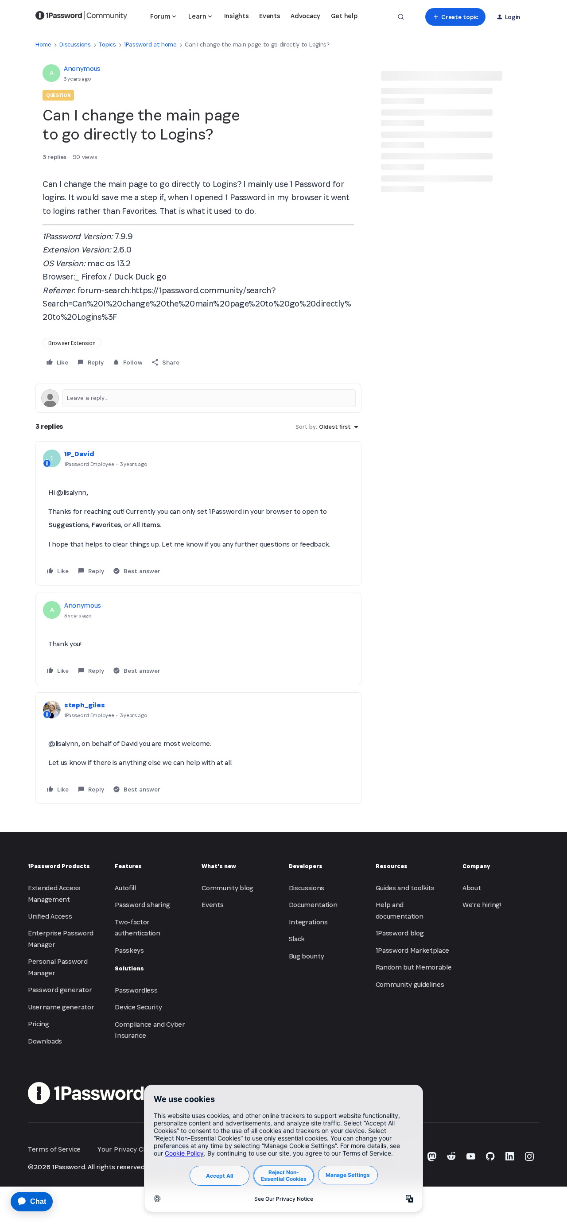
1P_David (79, 453)
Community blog (227, 887)
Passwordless (136, 990)
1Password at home (150, 44)
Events (269, 16)
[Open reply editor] (198, 398)
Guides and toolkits (405, 887)
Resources (392, 866)
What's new (219, 866)
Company (476, 866)
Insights (236, 16)
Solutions (129, 968)
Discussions (74, 44)
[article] (198, 513)
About (471, 887)
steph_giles (84, 705)
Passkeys (129, 950)
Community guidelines (410, 984)
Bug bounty (306, 956)
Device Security (138, 1007)
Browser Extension (72, 343)
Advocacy (305, 16)
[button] (455, 17)
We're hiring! (481, 904)
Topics (107, 44)
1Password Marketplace (412, 950)
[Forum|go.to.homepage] (81, 17)
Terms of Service (54, 1149)
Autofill (125, 887)
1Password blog (400, 933)
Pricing (38, 1023)
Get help (344, 16)
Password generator (60, 989)
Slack (297, 938)
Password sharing (142, 904)
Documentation (313, 904)
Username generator (61, 1007)
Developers (305, 866)
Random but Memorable (414, 967)
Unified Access (50, 916)
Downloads (45, 1041)
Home (43, 44)
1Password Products (59, 866)
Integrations (308, 922)
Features (128, 866)
